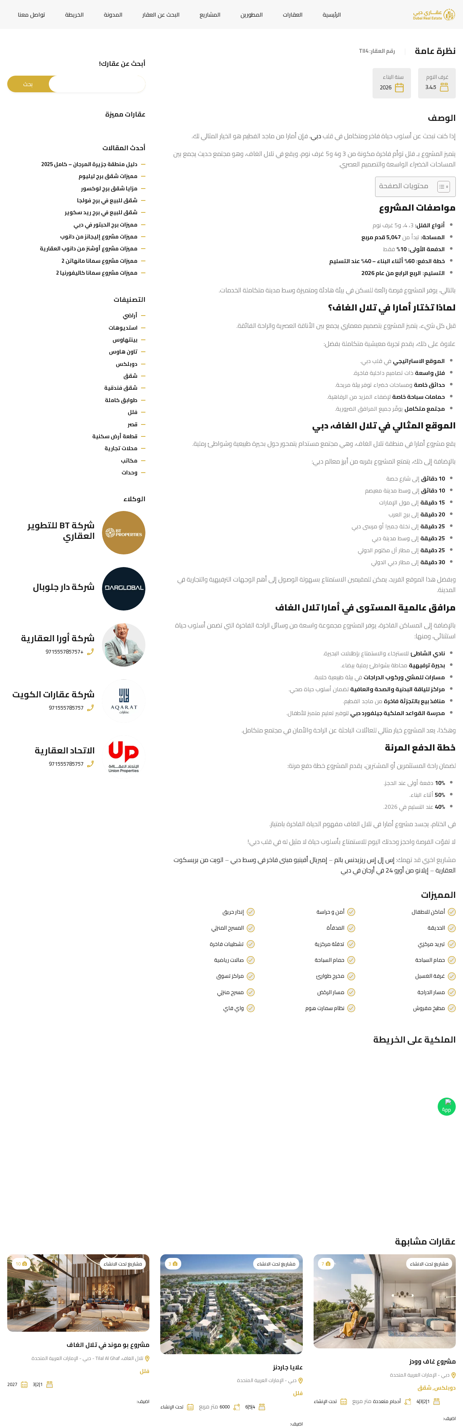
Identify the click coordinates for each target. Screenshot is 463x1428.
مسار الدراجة (431, 992)
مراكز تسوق (230, 976)
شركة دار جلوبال (64, 587)
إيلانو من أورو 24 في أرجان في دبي (385, 870)
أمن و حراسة (330, 912)
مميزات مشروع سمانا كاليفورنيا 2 (96, 272)
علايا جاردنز (288, 1367)
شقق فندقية (120, 388)
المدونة (113, 14)
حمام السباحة (430, 960)
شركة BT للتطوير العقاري (61, 530)
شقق (130, 376)
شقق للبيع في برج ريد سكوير (101, 212)
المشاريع (210, 14)
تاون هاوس (123, 351)
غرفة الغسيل (430, 976)
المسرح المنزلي (227, 928)
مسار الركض (330, 992)
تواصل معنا (31, 14)
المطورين (252, 14)
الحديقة (436, 928)
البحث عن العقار (161, 14)
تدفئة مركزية (329, 944)
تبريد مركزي (431, 944)
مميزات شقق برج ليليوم (107, 176)
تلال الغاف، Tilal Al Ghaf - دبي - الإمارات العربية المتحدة (87, 1358)
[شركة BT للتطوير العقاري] (123, 532)
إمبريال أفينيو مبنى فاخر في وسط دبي (278, 860)
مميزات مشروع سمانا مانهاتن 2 (99, 260)
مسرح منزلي (230, 992)
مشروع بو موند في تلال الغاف (108, 1345)
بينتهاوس (124, 339)
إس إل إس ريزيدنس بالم (364, 860)
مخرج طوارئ (330, 976)
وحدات (129, 472)
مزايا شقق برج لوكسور (109, 188)
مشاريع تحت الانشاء (429, 1263)
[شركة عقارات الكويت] (123, 701)
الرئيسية (332, 14)
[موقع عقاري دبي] (434, 13)
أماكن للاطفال (428, 912)
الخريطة (74, 14)
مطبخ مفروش (429, 1008)
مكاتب (129, 460)
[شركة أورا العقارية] (123, 645)
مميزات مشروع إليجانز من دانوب (98, 236)
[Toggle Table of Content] (440, 187)
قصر (132, 424)
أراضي (130, 315)
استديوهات (123, 327)
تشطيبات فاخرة (227, 944)
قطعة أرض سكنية (114, 436)
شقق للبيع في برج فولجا (107, 200)
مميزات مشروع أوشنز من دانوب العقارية (88, 248)
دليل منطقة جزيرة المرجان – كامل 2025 (89, 164)
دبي (316, 136)
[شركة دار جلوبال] (123, 589)
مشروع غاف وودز (432, 1361)
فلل (132, 412)
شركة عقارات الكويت (53, 694)
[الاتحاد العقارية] (123, 757)
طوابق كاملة (121, 400)
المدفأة (335, 928)
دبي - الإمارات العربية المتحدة (420, 1375)
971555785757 (66, 708)
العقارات (293, 14)
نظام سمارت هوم (324, 1008)
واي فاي (233, 1008)
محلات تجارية (121, 448)
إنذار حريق (233, 912)
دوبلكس (126, 364)
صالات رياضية (229, 960)
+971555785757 (65, 651)
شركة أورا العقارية (58, 638)
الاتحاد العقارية (65, 750)
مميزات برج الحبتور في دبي (105, 224)
